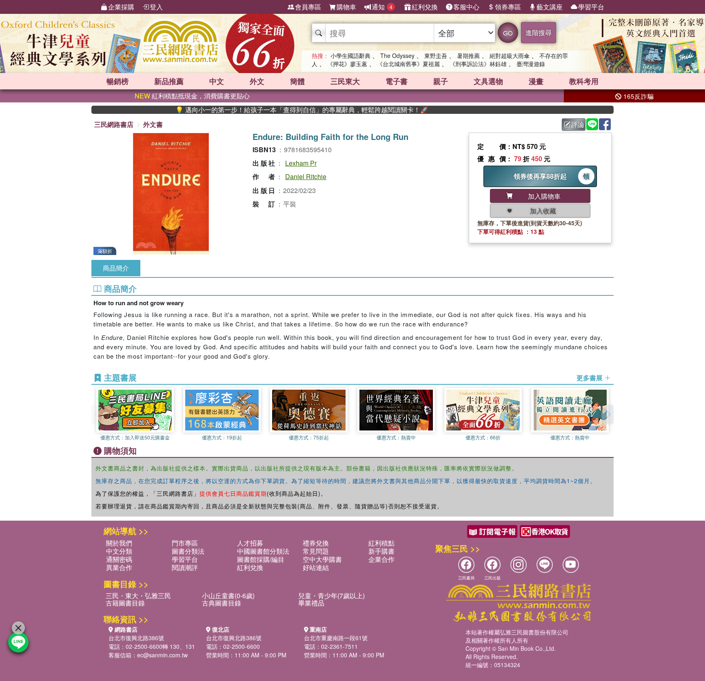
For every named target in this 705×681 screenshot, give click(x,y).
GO (508, 33)
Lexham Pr (301, 163)
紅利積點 (381, 543)
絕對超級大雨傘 (510, 55)
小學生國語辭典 (350, 55)
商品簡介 (116, 268)
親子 (440, 81)
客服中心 (466, 6)
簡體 (297, 81)
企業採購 (121, 6)
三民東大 (345, 81)
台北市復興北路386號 (136, 638)
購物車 (346, 6)
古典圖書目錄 (221, 603)
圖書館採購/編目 (260, 559)
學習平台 (591, 6)
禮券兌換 (316, 543)
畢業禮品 (311, 603)
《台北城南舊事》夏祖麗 (408, 64)
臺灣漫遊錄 (531, 64)
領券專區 (508, 6)
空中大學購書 (322, 559)
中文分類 (119, 551)
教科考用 (584, 81)
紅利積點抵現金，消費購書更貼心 (192, 95)
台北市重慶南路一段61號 (336, 638)
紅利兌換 (425, 6)
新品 (169, 81)
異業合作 (119, 567)
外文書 (153, 124)
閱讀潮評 (185, 567)
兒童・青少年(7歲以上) (331, 595)
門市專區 (185, 543)
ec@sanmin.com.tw (162, 655)
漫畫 (536, 81)
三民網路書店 (113, 124)
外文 (257, 81)
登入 (156, 6)
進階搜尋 (538, 32)
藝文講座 (550, 6)
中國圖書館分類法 (263, 551)
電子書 (397, 81)
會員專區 (308, 6)
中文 (216, 81)
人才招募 (250, 543)
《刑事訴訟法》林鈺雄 (478, 64)
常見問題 (316, 551)
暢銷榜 (117, 81)
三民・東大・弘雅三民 (138, 595)
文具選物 (488, 81)
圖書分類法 (188, 551)
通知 (382, 6)
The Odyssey (397, 55)
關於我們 (119, 543)
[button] (607, 415)
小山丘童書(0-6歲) (228, 595)
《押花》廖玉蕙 (347, 64)
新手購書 (381, 551)
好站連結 (316, 567)
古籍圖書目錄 (125, 603)
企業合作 (381, 559)
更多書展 (590, 378)
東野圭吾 (435, 55)
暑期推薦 (468, 55)
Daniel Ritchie (305, 176)
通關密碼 (119, 559)
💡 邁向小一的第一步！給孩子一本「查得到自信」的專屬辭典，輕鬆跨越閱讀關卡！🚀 (281, 110)
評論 (577, 124)
